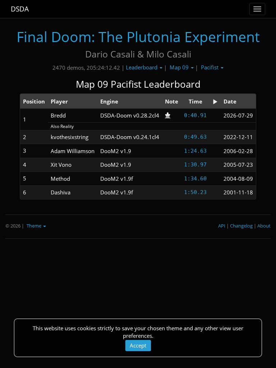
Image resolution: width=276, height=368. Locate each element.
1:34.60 (195, 178)
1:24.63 (195, 151)
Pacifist (210, 67)
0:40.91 (195, 115)
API (221, 225)
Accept (138, 345)
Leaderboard (142, 67)
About (264, 225)
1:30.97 (195, 164)
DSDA (20, 9)
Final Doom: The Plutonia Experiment (138, 36)
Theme (34, 225)
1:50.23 (195, 192)
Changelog (241, 225)
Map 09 (180, 67)
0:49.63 (195, 137)
